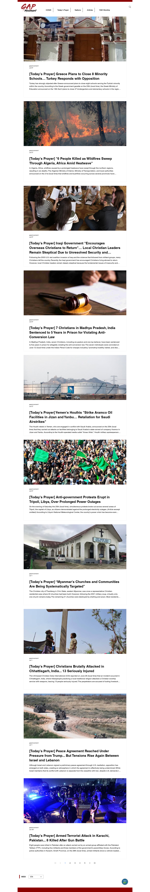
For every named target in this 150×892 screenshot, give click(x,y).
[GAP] (125, 882)
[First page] (55, 863)
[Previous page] (60, 863)
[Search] (130, 6)
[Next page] (90, 863)
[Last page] (95, 863)
